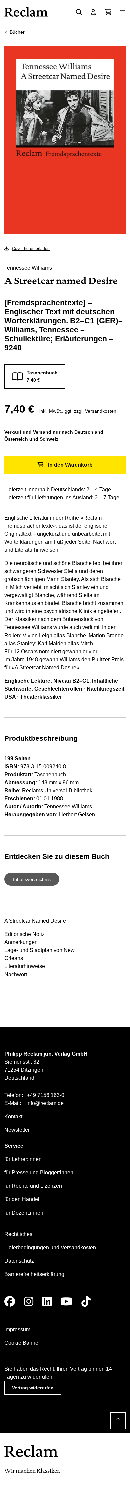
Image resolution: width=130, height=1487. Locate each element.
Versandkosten (100, 411)
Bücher (17, 32)
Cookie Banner (22, 1343)
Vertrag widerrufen (33, 1387)
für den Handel (21, 1199)
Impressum (17, 1329)
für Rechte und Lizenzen (33, 1186)
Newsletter (17, 1130)
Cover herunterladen (31, 248)
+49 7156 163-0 (45, 1095)
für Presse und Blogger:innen (38, 1172)
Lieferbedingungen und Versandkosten (50, 1247)
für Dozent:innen (23, 1213)
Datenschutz (19, 1261)
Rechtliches (18, 1234)
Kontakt (13, 1116)
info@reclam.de (45, 1103)
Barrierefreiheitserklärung (34, 1274)
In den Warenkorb (70, 465)
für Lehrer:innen (23, 1159)
